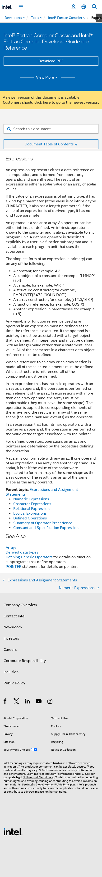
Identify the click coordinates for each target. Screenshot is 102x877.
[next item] (99, 18)
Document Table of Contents (49, 144)
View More (45, 77)
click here (42, 102)
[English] (83, 6)
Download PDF (51, 61)
